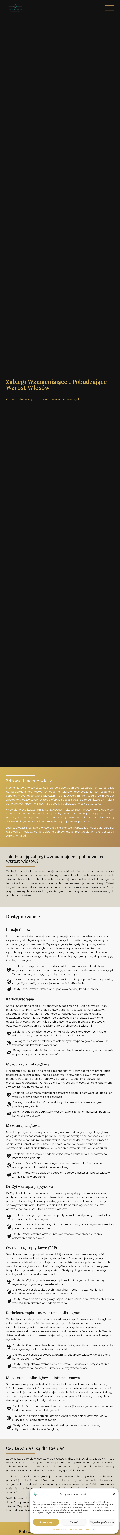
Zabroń (74, 1522)
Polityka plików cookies (63, 1529)
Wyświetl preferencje (102, 1522)
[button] (113, 1494)
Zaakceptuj (46, 1522)
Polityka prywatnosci (84, 1529)
